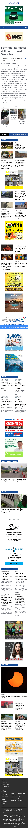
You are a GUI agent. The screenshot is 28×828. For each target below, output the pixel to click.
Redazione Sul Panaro (8, 58)
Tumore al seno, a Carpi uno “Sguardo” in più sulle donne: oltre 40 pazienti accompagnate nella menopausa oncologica (7, 600)
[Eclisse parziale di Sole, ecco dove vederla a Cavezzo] (14, 680)
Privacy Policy (9, 810)
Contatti (13, 809)
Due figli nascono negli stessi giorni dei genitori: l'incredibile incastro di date (20, 726)
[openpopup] (26, 28)
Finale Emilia (4, 796)
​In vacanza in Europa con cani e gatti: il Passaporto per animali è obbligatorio (20, 707)
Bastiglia (12, 798)
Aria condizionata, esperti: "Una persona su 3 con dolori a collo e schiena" (12, 510)
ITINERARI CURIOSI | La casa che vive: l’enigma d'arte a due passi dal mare (20, 385)
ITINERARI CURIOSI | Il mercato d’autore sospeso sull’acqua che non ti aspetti (20, 403)
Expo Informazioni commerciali (14, 324)
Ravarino (20, 798)
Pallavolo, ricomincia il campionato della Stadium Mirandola (20, 146)
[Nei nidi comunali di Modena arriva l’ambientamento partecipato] (21, 257)
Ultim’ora (4, 134)
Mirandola (4, 794)
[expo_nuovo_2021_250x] (14, 776)
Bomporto (12, 797)
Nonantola (20, 800)
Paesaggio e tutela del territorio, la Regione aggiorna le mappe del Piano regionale (7, 726)
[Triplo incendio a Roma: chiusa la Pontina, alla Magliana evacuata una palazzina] (14, 470)
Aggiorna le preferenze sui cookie (10, 812)
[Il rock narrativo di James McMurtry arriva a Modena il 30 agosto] (7, 248)
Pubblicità (19, 809)
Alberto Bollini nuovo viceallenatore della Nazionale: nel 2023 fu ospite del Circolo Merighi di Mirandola (21, 576)
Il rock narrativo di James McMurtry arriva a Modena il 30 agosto (20, 249)
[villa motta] (14, 36)
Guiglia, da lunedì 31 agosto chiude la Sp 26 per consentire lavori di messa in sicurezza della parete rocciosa (21, 196)
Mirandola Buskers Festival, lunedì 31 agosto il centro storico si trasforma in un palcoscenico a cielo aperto (7, 266)
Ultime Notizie (5, 784)
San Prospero (21, 793)
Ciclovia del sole (5, 782)
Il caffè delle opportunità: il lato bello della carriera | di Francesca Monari (7, 385)
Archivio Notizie (5, 786)
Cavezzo (12, 793)
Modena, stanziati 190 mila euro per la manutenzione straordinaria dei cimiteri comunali (21, 164)
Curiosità (4, 665)
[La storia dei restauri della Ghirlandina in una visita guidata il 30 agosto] (21, 205)
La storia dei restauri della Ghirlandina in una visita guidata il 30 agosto (20, 215)
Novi (19, 795)
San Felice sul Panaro (14, 60)
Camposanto (13, 795)
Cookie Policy (17, 810)
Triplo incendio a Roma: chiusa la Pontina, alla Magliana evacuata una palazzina (13, 480)
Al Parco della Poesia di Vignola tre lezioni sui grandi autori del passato (6, 214)
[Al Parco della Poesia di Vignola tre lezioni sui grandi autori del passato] (7, 205)
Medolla (3, 803)
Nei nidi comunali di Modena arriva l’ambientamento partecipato (21, 266)
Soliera (20, 797)
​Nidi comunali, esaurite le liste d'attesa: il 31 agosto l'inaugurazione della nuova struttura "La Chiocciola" (7, 576)
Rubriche (4, 377)
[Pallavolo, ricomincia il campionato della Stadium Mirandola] (7, 145)
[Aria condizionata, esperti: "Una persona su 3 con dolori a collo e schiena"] (14, 501)
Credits (22, 812)
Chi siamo (6, 809)
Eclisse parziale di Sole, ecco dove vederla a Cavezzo (14, 696)
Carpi (2, 805)
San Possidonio (13, 800)
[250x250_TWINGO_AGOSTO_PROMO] (14, 24)
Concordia (4, 801)
